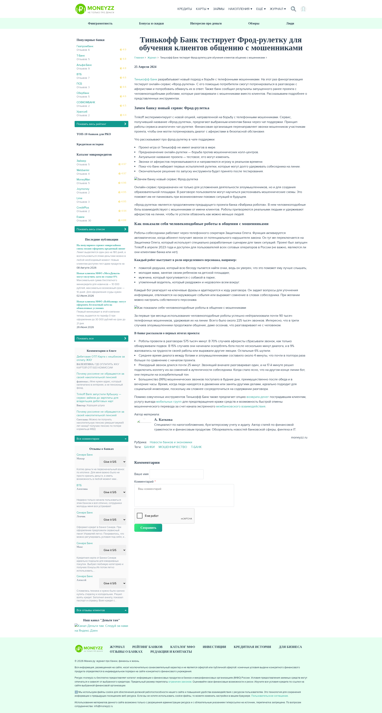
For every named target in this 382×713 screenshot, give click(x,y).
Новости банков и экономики (171, 442)
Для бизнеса (290, 647)
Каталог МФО (182, 647)
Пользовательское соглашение (269, 695)
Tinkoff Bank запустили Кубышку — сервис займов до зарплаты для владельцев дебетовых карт (99, 398)
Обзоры (253, 23)
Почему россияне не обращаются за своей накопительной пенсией (100, 375)
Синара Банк (85, 454)
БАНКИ (149, 447)
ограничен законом (180, 681)
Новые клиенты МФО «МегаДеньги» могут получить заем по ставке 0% (98, 275)
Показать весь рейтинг (91, 124)
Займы (218, 9)
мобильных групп (169, 402)
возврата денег (258, 397)
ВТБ (79, 485)
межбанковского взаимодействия (240, 406)
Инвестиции (214, 647)
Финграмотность (100, 23)
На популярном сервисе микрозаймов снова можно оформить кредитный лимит (101, 247)
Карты (201, 9)
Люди (290, 23)
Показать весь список (91, 229)
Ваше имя (141, 474)
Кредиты (184, 9)
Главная (139, 57)
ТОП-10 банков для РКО (94, 134)
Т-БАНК (196, 447)
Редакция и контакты (171, 651)
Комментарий (144, 482)
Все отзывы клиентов (91, 610)
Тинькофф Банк (145, 79)
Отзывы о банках (126, 651)
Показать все (85, 338)
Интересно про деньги (206, 23)
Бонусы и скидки (151, 23)
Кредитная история (90, 144)
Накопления (238, 9)
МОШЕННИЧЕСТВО (173, 447)
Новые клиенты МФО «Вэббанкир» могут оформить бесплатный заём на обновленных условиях (101, 305)
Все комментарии (88, 438)
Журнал (276, 9)
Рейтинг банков (147, 647)
